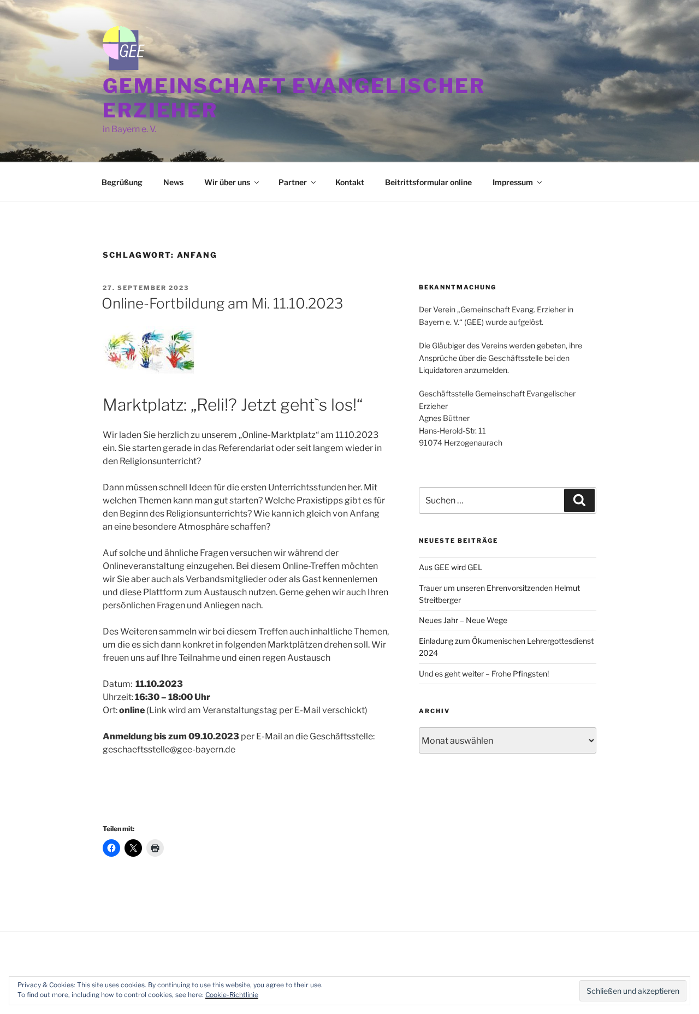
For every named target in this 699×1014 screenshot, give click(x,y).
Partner (293, 182)
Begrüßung (122, 182)
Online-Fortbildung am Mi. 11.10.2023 (222, 303)
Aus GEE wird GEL (450, 567)
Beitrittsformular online (428, 182)
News (173, 182)
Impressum (513, 182)
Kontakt (349, 182)
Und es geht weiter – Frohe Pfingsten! (484, 673)
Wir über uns (227, 182)
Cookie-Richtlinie (231, 995)
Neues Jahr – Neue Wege (463, 620)
